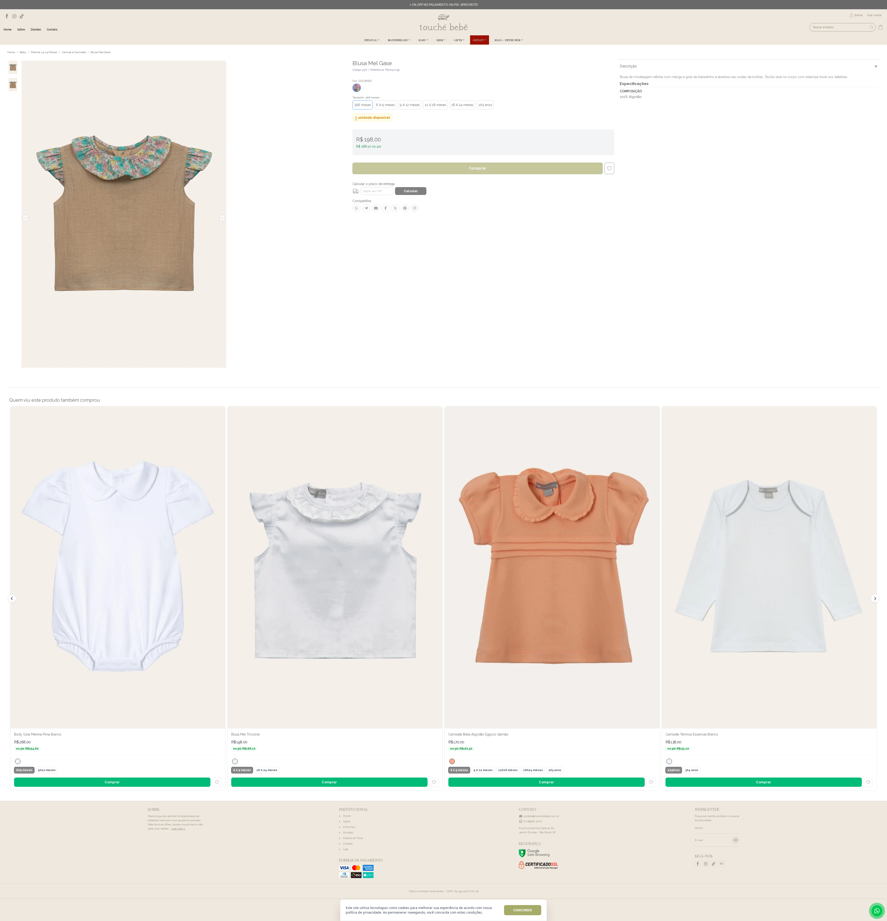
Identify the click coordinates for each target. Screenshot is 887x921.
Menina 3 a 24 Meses (44, 52)
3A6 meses (362, 105)
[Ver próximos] (874, 599)
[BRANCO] (17, 761)
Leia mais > (178, 828)
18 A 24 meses (462, 105)
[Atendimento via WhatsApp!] (877, 910)
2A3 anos (485, 105)
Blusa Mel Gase (100, 52)
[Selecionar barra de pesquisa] (871, 27)
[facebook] (7, 16)
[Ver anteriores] (12, 599)
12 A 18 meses (435, 105)
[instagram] (14, 16)
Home (11, 52)
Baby (23, 52)
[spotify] (721, 863)
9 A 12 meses (410, 105)
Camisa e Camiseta (74, 52)
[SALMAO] (452, 761)
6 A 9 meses (385, 105)
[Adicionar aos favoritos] (217, 782)
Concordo (522, 910)
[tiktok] (21, 16)
